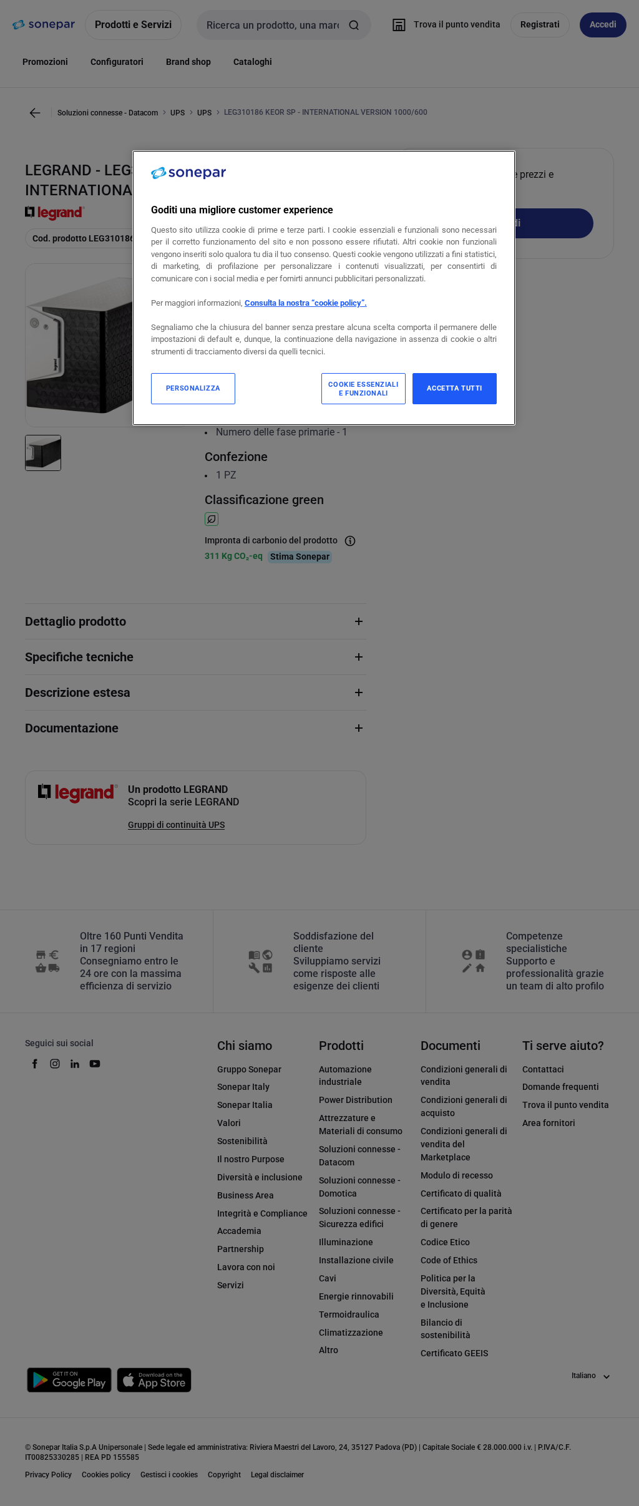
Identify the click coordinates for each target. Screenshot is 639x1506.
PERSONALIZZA (193, 388)
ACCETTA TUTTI (454, 388)
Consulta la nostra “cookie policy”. (306, 303)
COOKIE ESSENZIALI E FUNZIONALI (363, 388)
